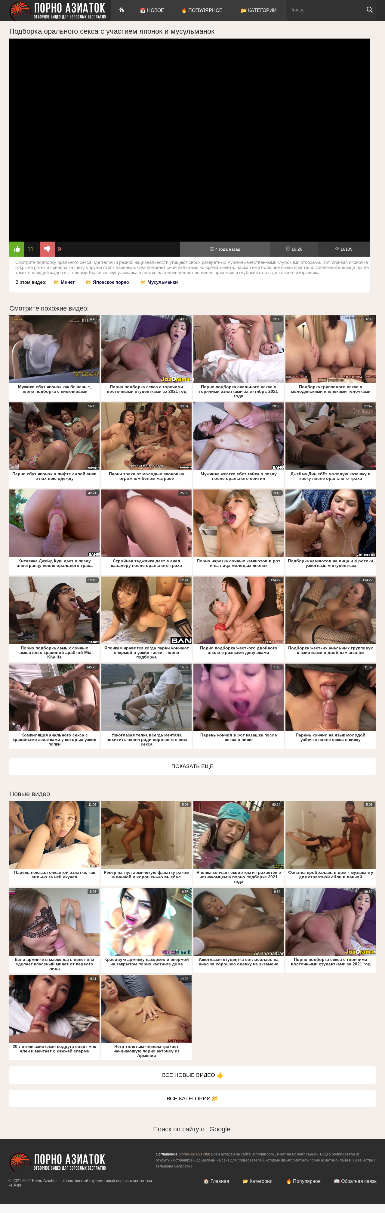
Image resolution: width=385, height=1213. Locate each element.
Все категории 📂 (193, 1099)
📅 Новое (152, 10)
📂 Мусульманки (159, 282)
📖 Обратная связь (355, 1181)
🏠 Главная (216, 1181)
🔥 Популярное (202, 10)
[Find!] (370, 11)
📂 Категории (259, 10)
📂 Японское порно (107, 282)
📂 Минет (64, 282)
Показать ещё (192, 766)
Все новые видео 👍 (192, 1075)
